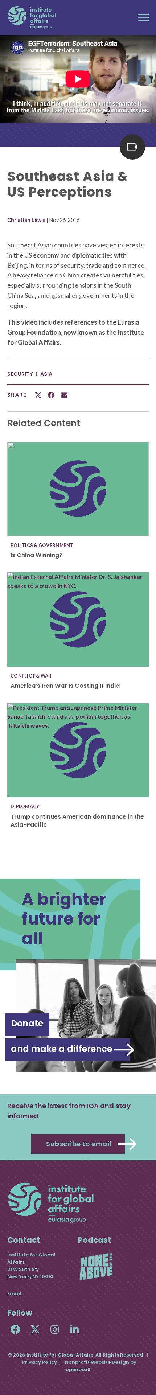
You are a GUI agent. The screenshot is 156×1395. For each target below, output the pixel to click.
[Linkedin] (74, 1329)
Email (14, 1293)
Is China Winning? (36, 555)
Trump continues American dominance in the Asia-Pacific (77, 820)
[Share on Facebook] (51, 395)
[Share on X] (38, 395)
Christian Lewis (26, 220)
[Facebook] (15, 1329)
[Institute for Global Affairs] (31, 17)
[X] (35, 1329)
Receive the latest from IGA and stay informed (69, 1110)
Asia (46, 374)
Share (16, 395)
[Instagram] (54, 1329)
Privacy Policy (39, 1362)
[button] (143, 17)
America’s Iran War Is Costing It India (65, 686)
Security (20, 374)
